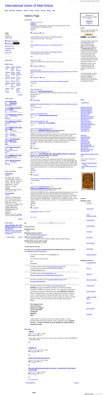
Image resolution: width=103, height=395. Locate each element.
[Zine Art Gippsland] (13, 84)
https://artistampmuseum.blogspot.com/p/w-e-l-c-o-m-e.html (47, 71)
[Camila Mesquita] (83, 266)
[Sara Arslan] (83, 241)
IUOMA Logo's (84, 140)
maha (31, 22)
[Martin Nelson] (7, 79)
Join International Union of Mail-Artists (35, 251)
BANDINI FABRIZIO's (46, 178)
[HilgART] (7, 84)
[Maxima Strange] (7, 74)
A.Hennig (89, 203)
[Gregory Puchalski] (83, 283)
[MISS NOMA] (7, 90)
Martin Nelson (33, 211)
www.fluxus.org (85, 115)
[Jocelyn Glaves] (83, 229)
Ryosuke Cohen (85, 151)
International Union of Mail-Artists (29, 5)
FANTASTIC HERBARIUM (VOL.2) (63, 178)
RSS (25, 223)
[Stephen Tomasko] (83, 258)
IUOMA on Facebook (86, 107)
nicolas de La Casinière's (44, 81)
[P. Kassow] (83, 235)
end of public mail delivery (62, 81)
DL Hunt (89, 268)
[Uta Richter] (13, 74)
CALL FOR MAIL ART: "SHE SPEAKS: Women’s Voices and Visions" (13, 227)
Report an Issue (83, 392)
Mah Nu (89, 303)
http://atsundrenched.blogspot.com (36, 235)
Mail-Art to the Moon (57, 36)
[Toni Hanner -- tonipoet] (18, 84)
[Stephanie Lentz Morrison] (13, 68)
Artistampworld (85, 129)
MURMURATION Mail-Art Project (48, 130)
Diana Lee (89, 274)
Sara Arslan (90, 237)
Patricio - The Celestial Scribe (55, 285)
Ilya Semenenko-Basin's (44, 104)
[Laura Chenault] (83, 295)
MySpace (10, 43)
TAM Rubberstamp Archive (88, 124)
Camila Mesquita (91, 262)
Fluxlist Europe (85, 119)
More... (51, 222)
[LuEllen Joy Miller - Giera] (83, 301)
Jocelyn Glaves (91, 226)
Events (7, 50)
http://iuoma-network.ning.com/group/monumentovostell (46, 275)
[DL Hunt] (83, 272)
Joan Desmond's (40, 113)
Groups (7, 52)
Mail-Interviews (85, 148)
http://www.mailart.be (86, 110)
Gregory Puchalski (92, 280)
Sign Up (72, 1)
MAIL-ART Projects (86, 126)
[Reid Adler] (83, 318)
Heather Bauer (91, 220)
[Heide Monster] (13, 79)
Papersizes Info (85, 138)
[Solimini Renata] (18, 90)
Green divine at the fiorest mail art (39, 358)
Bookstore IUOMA (85, 113)
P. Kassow (89, 231)
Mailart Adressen (85, 143)
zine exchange (9, 193)
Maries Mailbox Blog (86, 145)
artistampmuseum (85, 137)
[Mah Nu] (83, 306)
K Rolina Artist (90, 285)
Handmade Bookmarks (46, 91)
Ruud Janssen (20, 392)
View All (20, 94)
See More (33, 28)
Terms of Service (94, 392)
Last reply (19, 189)
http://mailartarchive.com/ (87, 146)
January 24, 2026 (10, 230)
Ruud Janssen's (45, 36)
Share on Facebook (12, 41)
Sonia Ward (90, 249)
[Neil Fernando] (83, 312)
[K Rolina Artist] (83, 289)
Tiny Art (12, 134)
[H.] (13, 90)
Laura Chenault (91, 291)
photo (46, 113)
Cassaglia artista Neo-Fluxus (56, 279)
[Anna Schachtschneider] (83, 218)
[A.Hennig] (83, 206)
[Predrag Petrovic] (18, 68)
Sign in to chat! (89, 393)
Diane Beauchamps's (44, 128)
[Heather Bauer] (83, 224)
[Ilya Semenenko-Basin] (18, 74)
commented (36, 36)
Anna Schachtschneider (91, 215)
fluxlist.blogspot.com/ (86, 123)
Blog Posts (8, 46)
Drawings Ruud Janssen (87, 116)
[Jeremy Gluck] (18, 79)
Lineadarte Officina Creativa (54, 266)
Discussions (8, 48)
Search (101, 1)
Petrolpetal (53, 254)
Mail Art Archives (15, 160)
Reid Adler (89, 314)
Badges (76, 392)
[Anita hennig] (83, 212)
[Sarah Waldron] (83, 247)
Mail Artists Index (85, 141)
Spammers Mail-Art (16, 121)
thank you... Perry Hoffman (47, 123)
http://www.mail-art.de (86, 109)
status (39, 60)
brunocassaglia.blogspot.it (37, 281)
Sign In (77, 1)
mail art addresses (86, 127)
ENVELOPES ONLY (16, 155)
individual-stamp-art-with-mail (48, 115)
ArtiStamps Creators (16, 114)
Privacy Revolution (86, 121)
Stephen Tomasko (91, 254)
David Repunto (49, 273)
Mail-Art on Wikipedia (86, 112)
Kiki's (38, 89)
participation (9, 173)
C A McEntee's (42, 152)
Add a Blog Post (30, 382)
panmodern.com (85, 130)
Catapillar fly (32, 348)
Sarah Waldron (91, 243)
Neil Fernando (90, 308)
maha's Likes (8, 60)
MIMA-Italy (83, 135)
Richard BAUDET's (40, 121)
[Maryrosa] (7, 68)
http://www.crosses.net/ (87, 149)
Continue (7, 188)
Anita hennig (90, 208)
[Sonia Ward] (83, 252)
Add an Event (10, 237)
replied (35, 81)
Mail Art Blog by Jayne (87, 118)
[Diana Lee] (83, 278)
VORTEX (33, 24)
